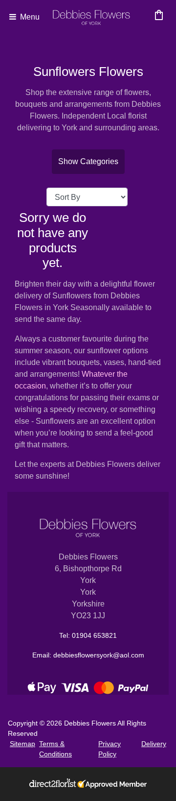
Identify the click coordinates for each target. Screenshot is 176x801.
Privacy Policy (109, 749)
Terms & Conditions (55, 749)
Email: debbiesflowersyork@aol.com (88, 655)
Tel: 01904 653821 (88, 635)
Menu (29, 17)
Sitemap (22, 744)
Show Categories (88, 161)
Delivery (153, 744)
